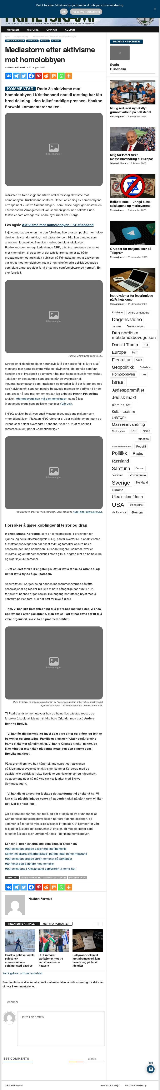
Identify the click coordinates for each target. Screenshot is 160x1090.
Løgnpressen (77, 878)
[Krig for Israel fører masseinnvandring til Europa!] (132, 139)
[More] (68, 76)
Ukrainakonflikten (127, 497)
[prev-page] (95, 924)
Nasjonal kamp (21, 36)
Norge (44, 41)
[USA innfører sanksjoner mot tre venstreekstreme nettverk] (54, 940)
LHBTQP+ (119, 417)
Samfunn (121, 468)
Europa (119, 352)
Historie (33, 29)
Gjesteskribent (118, 163)
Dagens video (127, 319)
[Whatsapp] (61, 76)
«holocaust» (119, 512)
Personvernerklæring (135, 1085)
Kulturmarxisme (123, 411)
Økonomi (137, 512)
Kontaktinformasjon (110, 1085)
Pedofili (141, 446)
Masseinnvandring (128, 424)
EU (146, 345)
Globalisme (145, 367)
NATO (134, 431)
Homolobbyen (123, 374)
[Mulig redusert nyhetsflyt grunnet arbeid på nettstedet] (132, 92)
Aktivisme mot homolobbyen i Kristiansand (58, 225)
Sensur (140, 468)
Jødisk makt (124, 397)
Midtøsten (118, 431)
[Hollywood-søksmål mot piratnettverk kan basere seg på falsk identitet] (87, 940)
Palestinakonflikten (121, 446)
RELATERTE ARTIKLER (22, 923)
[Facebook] (31, 76)
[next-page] (100, 924)
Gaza (139, 359)
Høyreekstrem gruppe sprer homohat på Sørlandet (38, 858)
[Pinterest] (38, 76)
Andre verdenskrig (138, 312)
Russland (120, 461)
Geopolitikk (123, 367)
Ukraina (118, 490)
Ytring (56, 41)
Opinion (51, 29)
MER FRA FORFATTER (56, 923)
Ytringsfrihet (136, 504)
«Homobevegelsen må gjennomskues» (41, 398)
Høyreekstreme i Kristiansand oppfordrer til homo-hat (40, 868)
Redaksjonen (117, 116)
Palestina (143, 438)
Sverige (121, 483)
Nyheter (13, 29)
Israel (118, 382)
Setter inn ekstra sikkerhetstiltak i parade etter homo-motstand (46, 853)
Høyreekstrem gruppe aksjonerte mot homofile (35, 848)
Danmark (116, 326)
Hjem (7, 36)
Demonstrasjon (135, 326)
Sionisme (117, 475)
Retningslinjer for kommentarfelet (22, 973)
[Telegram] (16, 76)
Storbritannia (137, 475)
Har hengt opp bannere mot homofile (29, 863)
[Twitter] (23, 76)
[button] (152, 29)
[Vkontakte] (8, 76)
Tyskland (142, 482)
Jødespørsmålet (128, 390)
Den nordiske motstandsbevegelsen (43, 878)
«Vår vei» (66, 403)
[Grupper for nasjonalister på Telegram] (132, 233)
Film (135, 352)
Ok (64, 11)
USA (118, 504)
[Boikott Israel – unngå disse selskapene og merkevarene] (132, 186)
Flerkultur (121, 359)
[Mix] (53, 76)
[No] (155, 9)
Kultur (70, 29)
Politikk (119, 453)
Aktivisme (117, 312)
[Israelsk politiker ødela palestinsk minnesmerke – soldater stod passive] (20, 940)
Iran (143, 374)
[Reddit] (46, 76)
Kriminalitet (121, 405)
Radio (138, 453)
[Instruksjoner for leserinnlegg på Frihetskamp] (132, 280)
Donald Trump (125, 344)
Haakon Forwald (17, 67)
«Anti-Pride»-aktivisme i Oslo (87, 512)
